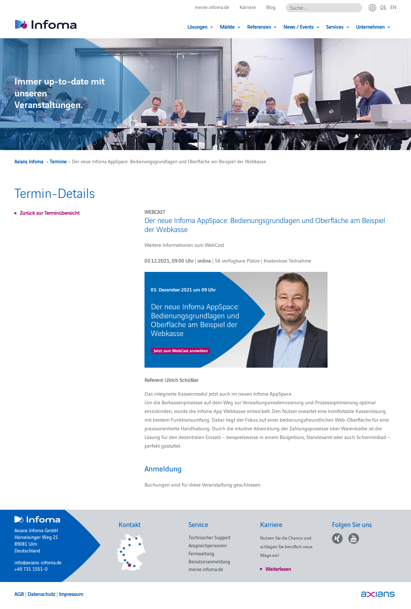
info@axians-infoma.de (38, 562)
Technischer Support (209, 537)
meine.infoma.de (212, 7)
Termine (58, 161)
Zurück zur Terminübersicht (50, 212)
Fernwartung (201, 553)
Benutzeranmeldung (209, 561)
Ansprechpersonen (207, 545)
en (393, 6)
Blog (270, 7)
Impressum (71, 593)
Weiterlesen (278, 568)
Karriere (248, 7)
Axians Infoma (28, 161)
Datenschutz (41, 593)
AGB (19, 593)
